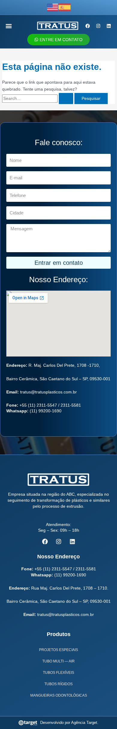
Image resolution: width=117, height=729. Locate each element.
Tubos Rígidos (58, 684)
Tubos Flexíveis (58, 673)
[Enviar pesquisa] (66, 98)
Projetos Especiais (58, 650)
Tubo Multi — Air (58, 661)
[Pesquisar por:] (38, 98)
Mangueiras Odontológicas (58, 695)
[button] (9, 26)
